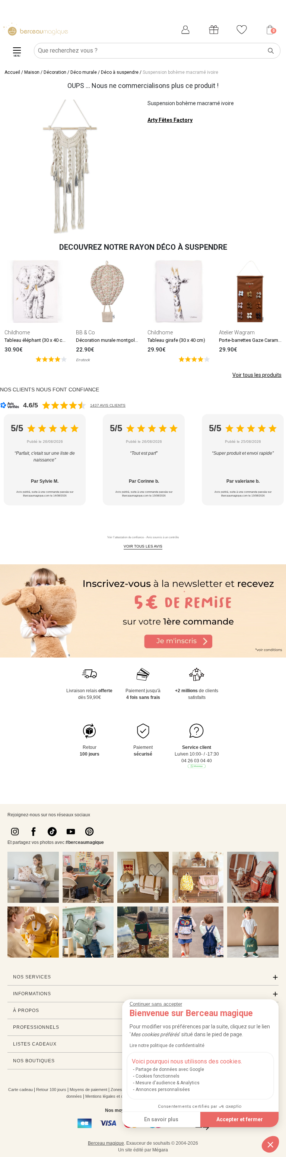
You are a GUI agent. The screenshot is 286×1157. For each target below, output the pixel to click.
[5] (51, 359)
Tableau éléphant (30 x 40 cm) (36, 340)
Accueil (12, 72)
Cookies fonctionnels (157, 1076)
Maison (31, 72)
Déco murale (83, 72)
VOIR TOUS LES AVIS (143, 546)
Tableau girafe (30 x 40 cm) (176, 340)
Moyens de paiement (88, 1089)
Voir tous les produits (257, 375)
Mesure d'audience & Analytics (168, 1082)
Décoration (55, 72)
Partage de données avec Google (170, 1069)
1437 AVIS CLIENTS (107, 405)
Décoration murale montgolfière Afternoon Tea (126, 340)
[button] (270, 1144)
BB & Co (85, 332)
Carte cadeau (20, 1089)
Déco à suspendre (120, 72)
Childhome (17, 332)
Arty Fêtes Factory (170, 120)
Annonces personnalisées (163, 1089)
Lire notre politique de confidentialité (167, 1045)
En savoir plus (161, 1119)
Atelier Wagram (237, 332)
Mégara (160, 1150)
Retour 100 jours (51, 1089)
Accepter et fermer (239, 1119)
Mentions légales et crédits (109, 1096)
